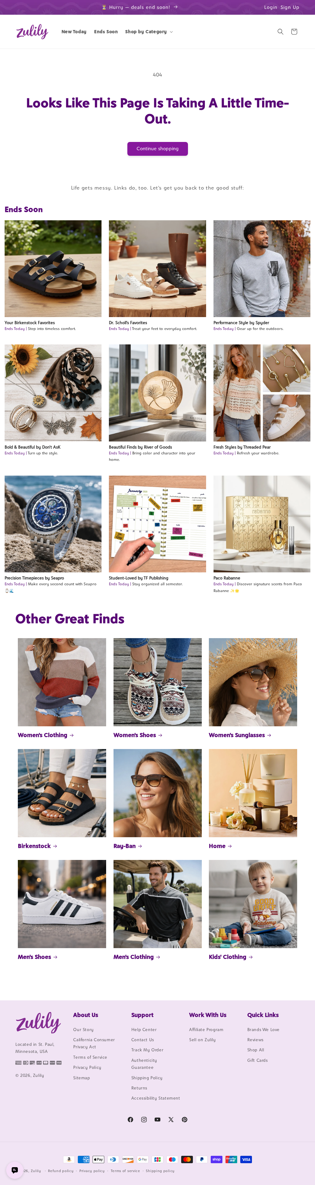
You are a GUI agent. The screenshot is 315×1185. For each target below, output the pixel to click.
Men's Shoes (34, 956)
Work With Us (207, 1014)
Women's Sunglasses (237, 735)
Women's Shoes (135, 735)
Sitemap (81, 1077)
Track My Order (147, 1049)
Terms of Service (90, 1057)
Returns (139, 1087)
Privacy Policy (87, 1067)
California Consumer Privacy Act (94, 1043)
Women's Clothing (42, 735)
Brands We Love (263, 1029)
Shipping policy (160, 1171)
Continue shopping (158, 148)
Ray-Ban (125, 845)
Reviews (255, 1039)
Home (217, 845)
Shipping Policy (147, 1077)
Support (142, 1014)
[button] (148, 31)
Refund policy (61, 1171)
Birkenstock (34, 845)
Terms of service (125, 1171)
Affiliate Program (206, 1029)
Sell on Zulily (202, 1039)
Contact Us (142, 1039)
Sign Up (290, 7)
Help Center (144, 1029)
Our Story (83, 1029)
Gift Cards (257, 1060)
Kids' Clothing (227, 956)
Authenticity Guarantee (144, 1064)
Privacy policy (92, 1171)
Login (270, 7)
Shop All (255, 1049)
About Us (85, 1014)
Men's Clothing (134, 956)
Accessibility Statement (155, 1098)
